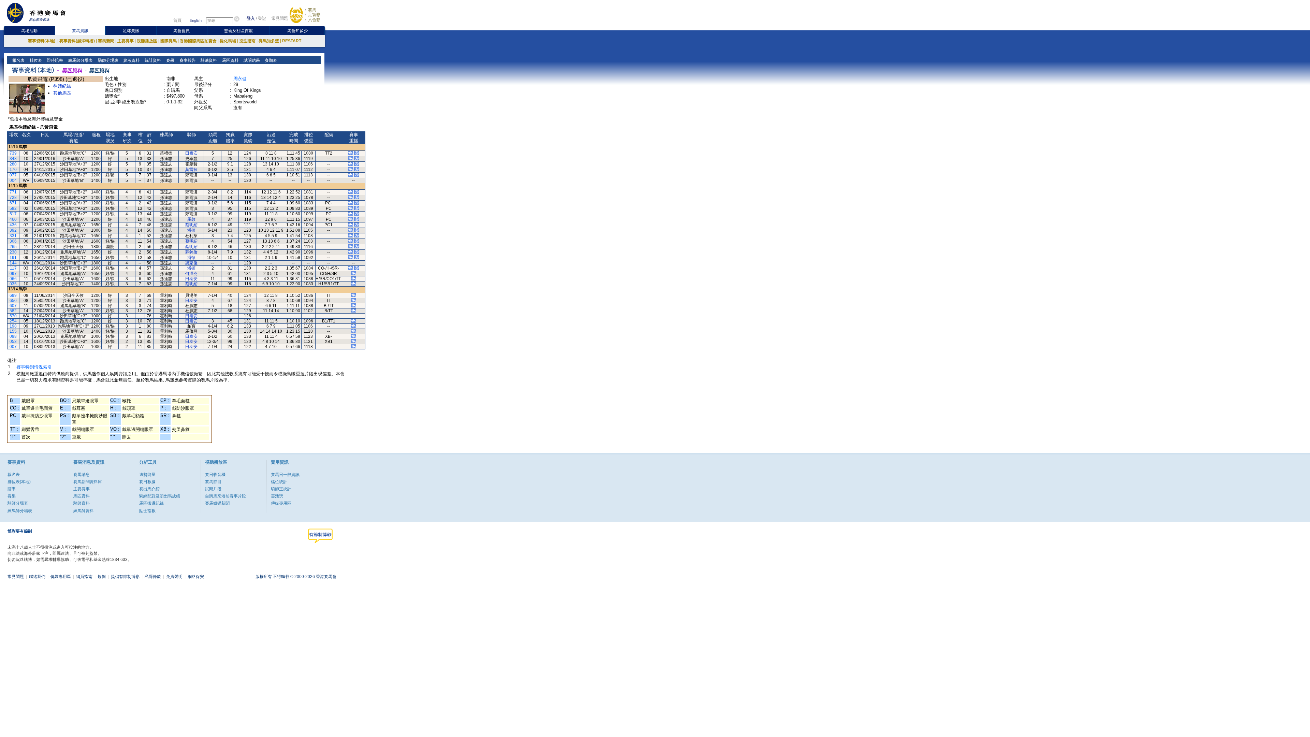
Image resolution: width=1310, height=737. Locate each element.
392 (13, 230)
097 (13, 273)
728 (13, 197)
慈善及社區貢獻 (238, 30)
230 (13, 252)
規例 (102, 576)
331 (13, 235)
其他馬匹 (62, 93)
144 (13, 263)
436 (13, 224)
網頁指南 (84, 576)
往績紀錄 (62, 86)
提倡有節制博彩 (125, 576)
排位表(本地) (19, 481)
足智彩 (314, 14)
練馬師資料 (83, 510)
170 (13, 169)
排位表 (35, 60)
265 (13, 246)
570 (13, 316)
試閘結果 (251, 60)
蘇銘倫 (191, 252)
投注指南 (247, 41)
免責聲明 (174, 576)
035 (13, 283)
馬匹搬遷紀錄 (151, 503)
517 (13, 214)
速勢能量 (147, 474)
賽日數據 (147, 481)
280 (13, 164)
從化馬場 (228, 41)
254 (13, 321)
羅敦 (191, 219)
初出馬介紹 (149, 489)
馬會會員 (181, 30)
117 (13, 268)
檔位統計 (279, 481)
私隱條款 (153, 576)
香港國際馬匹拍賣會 (198, 41)
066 (13, 278)
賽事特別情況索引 (34, 367)
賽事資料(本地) (42, 41)
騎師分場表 (107, 60)
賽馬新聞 (106, 41)
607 (13, 305)
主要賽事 (125, 41)
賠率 (12, 489)
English (196, 20)
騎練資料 (208, 60)
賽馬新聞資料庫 (87, 481)
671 (13, 203)
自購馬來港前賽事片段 (225, 496)
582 (13, 208)
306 (13, 241)
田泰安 (191, 153)
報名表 (18, 60)
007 (13, 346)
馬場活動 (29, 30)
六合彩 (314, 19)
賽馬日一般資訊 (285, 474)
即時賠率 (54, 60)
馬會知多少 (297, 30)
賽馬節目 (213, 481)
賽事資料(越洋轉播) (77, 41)
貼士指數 (147, 510)
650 (13, 300)
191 (13, 257)
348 (13, 158)
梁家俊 (191, 263)
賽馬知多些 (269, 41)
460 (13, 219)
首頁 (177, 20)
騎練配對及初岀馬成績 (159, 496)
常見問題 (280, 18)
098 (13, 336)
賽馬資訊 (80, 30)
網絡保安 (196, 576)
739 (13, 153)
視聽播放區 (147, 41)
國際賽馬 (168, 41)
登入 (251, 18)
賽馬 (312, 10)
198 (13, 326)
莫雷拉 (191, 169)
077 (13, 175)
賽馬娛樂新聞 (217, 503)
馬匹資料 (229, 60)
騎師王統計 (281, 489)
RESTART (291, 41)
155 (13, 331)
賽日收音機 (215, 474)
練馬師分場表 (80, 60)
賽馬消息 (81, 474)
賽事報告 (187, 60)
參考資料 (131, 60)
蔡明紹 (191, 224)
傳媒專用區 (281, 503)
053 (13, 341)
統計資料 (152, 60)
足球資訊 (131, 30)
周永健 (240, 78)
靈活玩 (277, 496)
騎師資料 (81, 503)
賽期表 (270, 60)
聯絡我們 (37, 576)
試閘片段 (213, 489)
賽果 (169, 60)
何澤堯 (191, 273)
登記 (262, 18)
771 (13, 192)
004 (13, 180)
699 (13, 295)
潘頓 (191, 230)
